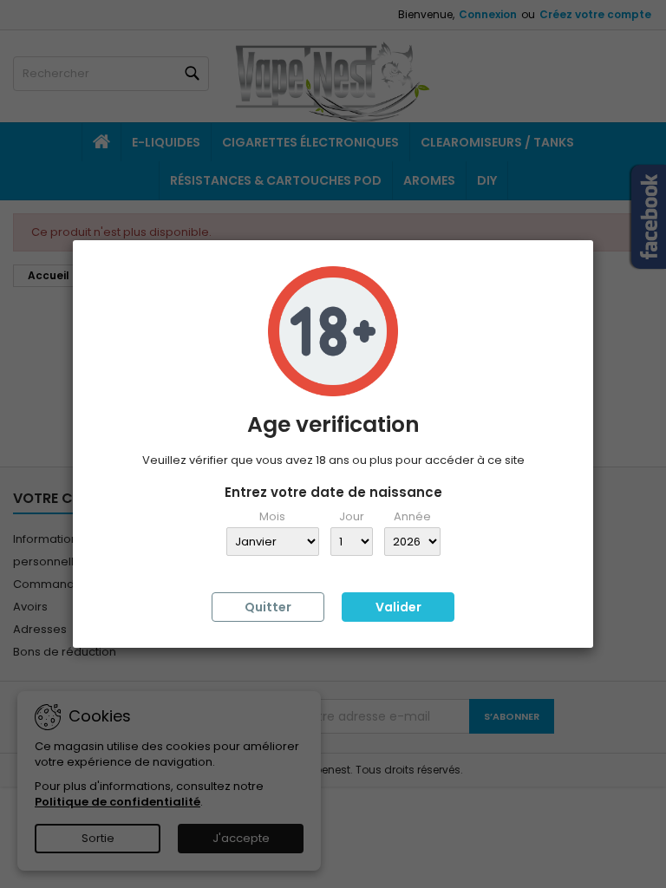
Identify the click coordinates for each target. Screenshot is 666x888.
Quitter (268, 607)
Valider (398, 607)
